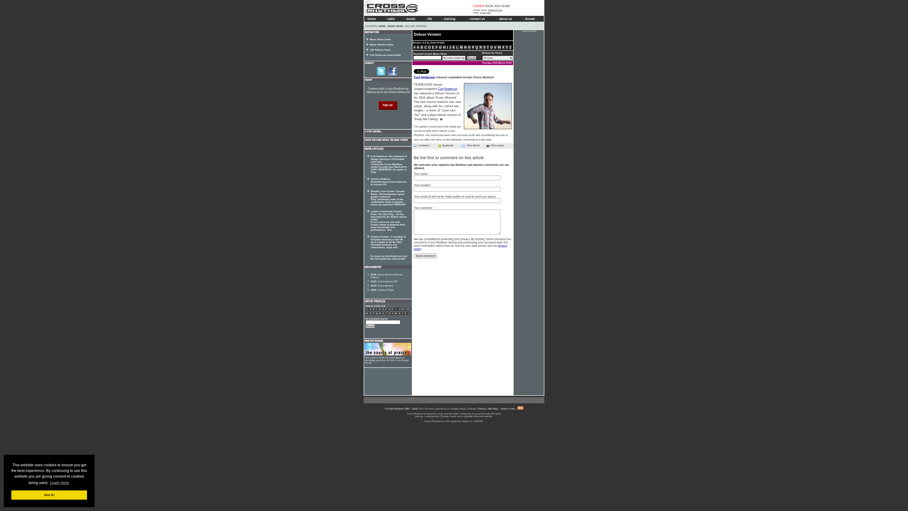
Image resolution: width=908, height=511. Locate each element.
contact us (477, 19)
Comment (424, 145)
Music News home (380, 39)
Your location (422, 185)
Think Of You (495, 10)
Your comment (423, 208)
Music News (395, 26)
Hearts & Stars (382, 290)
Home (382, 26)
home (371, 19)
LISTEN (478, 6)
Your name (421, 174)
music (410, 19)
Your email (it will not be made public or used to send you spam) (455, 196)
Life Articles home (380, 49)
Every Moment (382, 285)
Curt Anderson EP (384, 281)
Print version (497, 145)
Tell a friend (473, 145)
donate (530, 19)
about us (505, 19)
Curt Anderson (424, 77)
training (449, 19)
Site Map (493, 408)
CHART (505, 6)
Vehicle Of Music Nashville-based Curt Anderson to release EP (389, 182)
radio (391, 19)
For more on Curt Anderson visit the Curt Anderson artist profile (388, 257)
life (430, 19)
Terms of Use (508, 408)
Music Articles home (381, 44)
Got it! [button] (49, 495)
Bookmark (447, 145)
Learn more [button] (59, 483)
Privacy (482, 408)
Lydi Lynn (485, 12)
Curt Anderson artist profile (385, 55)
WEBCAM (492, 6)
